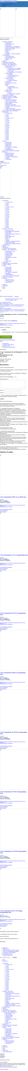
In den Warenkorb (6, 336)
